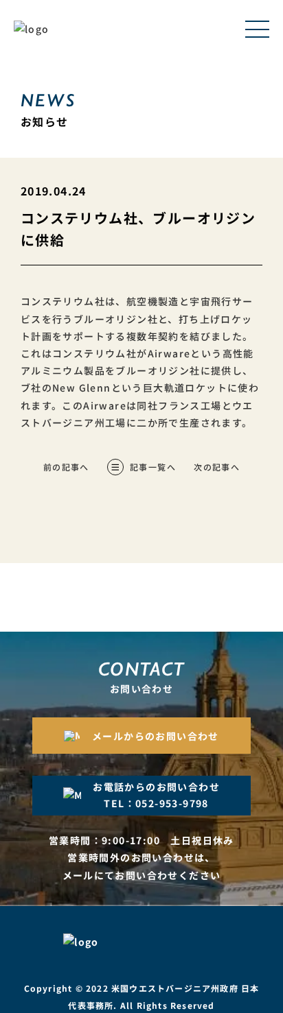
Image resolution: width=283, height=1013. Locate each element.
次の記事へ (217, 467)
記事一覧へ (153, 467)
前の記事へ (66, 467)
